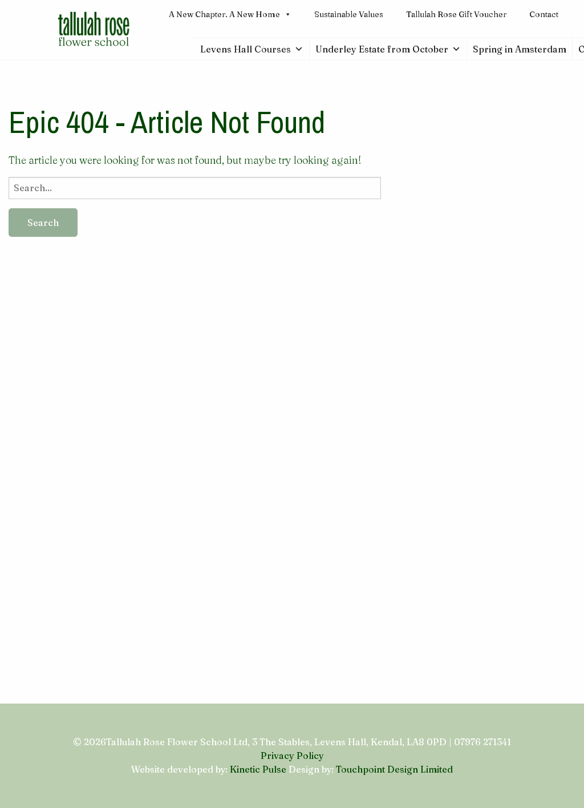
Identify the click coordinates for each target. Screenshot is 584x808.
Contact (543, 14)
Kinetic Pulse (258, 769)
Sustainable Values (348, 14)
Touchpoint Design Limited (394, 769)
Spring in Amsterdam (519, 49)
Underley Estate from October (381, 49)
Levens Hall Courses (245, 49)
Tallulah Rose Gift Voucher (456, 14)
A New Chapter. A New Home (224, 14)
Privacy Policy (292, 755)
